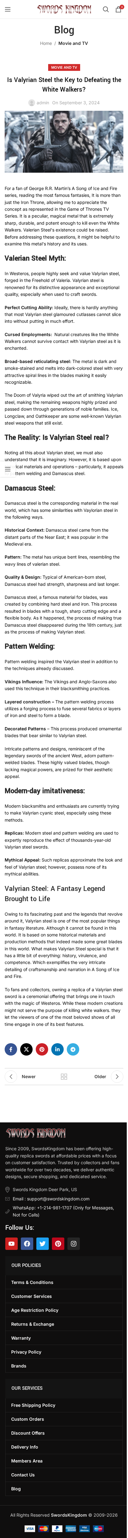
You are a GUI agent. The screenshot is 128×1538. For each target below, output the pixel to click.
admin (43, 102)
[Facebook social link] (11, 1049)
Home (46, 43)
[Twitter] (42, 1244)
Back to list (64, 1076)
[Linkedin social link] (57, 1049)
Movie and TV (73, 43)
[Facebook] (27, 1244)
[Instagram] (73, 1244)
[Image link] (35, 1132)
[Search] (106, 9)
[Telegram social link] (73, 1049)
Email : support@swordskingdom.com (51, 1198)
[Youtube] (11, 1244)
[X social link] (26, 1049)
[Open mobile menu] (8, 9)
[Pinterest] (58, 1244)
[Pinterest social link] (42, 1049)
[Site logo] (64, 8)
